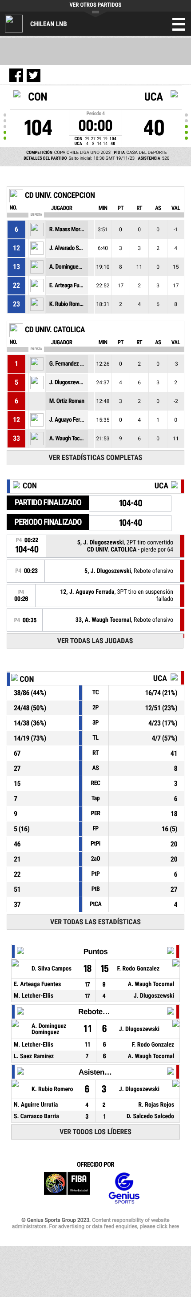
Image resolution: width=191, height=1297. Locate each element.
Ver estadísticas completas (95, 457)
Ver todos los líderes (95, 1132)
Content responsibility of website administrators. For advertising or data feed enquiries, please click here (95, 1223)
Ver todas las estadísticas (95, 922)
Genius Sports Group (124, 1188)
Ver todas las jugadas (95, 640)
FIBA (67, 1188)
